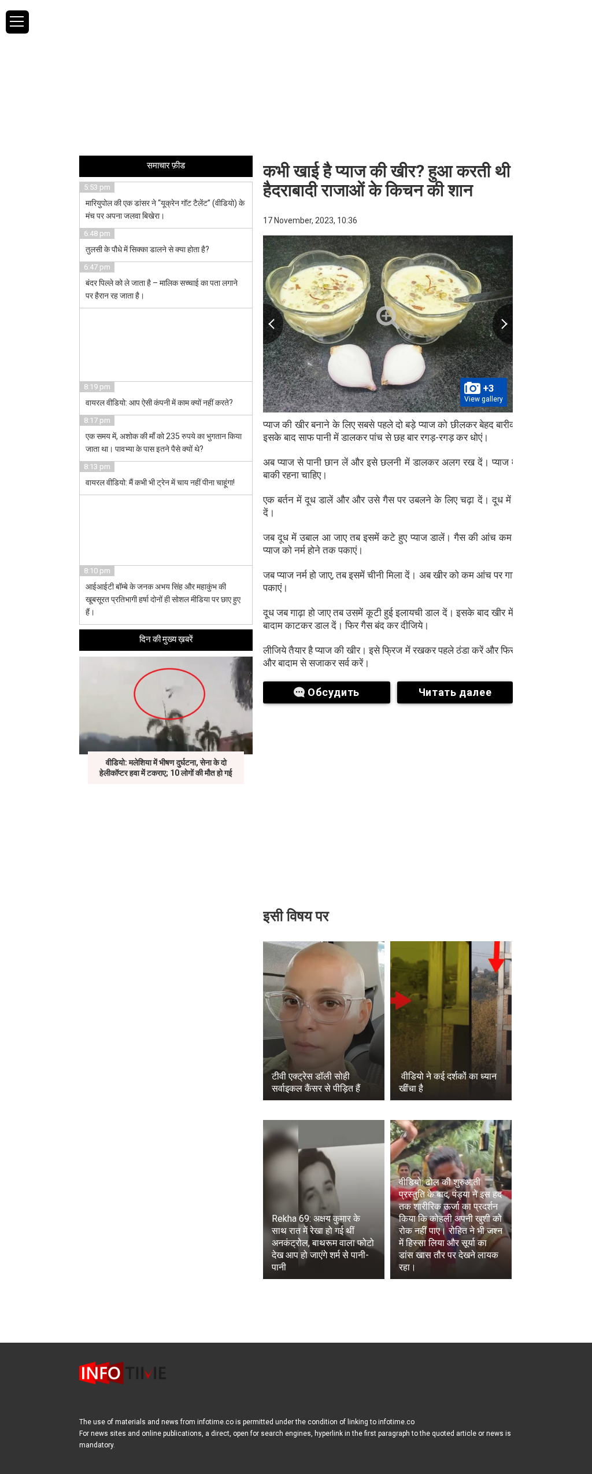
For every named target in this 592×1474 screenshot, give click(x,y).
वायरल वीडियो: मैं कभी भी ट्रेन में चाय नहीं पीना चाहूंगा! (160, 482)
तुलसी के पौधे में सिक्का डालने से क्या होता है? (147, 249)
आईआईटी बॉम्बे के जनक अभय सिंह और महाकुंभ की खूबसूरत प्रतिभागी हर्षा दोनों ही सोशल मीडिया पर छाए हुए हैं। (163, 599)
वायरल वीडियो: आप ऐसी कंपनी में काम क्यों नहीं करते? (159, 402)
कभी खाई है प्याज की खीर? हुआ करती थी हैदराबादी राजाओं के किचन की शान (386, 180)
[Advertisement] (296, 77)
